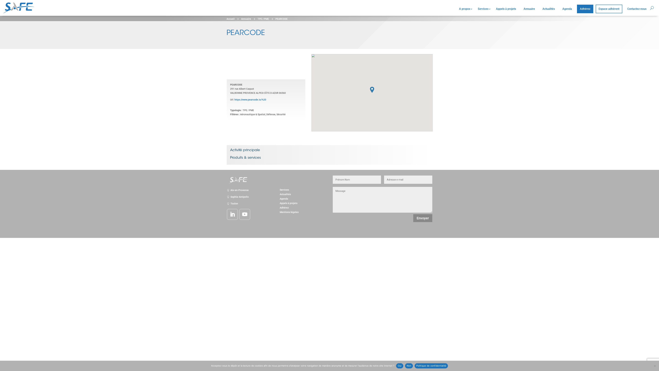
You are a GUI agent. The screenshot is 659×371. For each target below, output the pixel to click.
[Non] (654, 366)
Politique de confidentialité (431, 365)
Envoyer (423, 218)
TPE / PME (263, 19)
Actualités (548, 8)
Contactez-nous (636, 8)
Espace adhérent (609, 8)
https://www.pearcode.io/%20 (250, 99)
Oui (400, 365)
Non (409, 365)
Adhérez (585, 8)
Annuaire (529, 8)
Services (483, 8)
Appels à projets (506, 8)
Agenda (567, 8)
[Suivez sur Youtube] (244, 214)
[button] (372, 90)
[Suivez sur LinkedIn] (232, 214)
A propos (464, 8)
